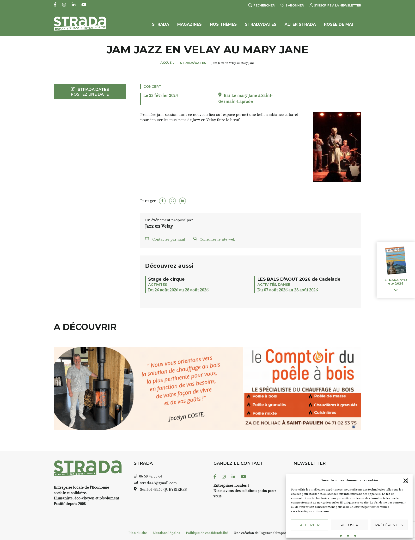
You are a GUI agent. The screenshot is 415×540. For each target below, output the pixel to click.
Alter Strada (300, 24)
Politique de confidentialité (207, 533)
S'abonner (295, 5)
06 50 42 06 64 (150, 476)
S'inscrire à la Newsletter (337, 5)
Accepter (310, 525)
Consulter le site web (217, 239)
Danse (284, 284)
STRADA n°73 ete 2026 (395, 281)
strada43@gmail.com (158, 483)
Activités (157, 284)
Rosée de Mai (338, 24)
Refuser (349, 525)
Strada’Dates (260, 24)
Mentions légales (166, 533)
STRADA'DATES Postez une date (90, 91)
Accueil (167, 62)
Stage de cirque (166, 279)
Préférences (389, 525)
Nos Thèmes (223, 24)
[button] (405, 480)
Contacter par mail (168, 239)
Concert (152, 86)
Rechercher (264, 5)
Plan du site (137, 533)
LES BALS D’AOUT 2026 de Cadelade (299, 279)
